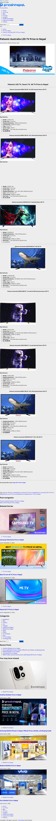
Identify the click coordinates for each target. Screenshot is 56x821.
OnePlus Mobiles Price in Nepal (11, 648)
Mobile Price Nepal (8, 18)
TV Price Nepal (7, 35)
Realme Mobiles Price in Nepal (11, 651)
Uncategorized (7, 638)
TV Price (5, 15)
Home (4, 10)
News (4, 630)
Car (4, 624)
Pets (4, 635)
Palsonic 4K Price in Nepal (10, 492)
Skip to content (4, 1)
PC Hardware (6, 634)
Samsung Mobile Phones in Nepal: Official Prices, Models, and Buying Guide (24, 650)
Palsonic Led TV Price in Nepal (11, 494)
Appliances (6, 619)
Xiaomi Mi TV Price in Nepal (9, 609)
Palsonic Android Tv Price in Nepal (26, 492)
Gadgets (5, 17)
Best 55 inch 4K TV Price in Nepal (11, 574)
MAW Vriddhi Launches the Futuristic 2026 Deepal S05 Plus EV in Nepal (22, 655)
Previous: (12, 501)
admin (2, 43)
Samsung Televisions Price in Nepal (12, 540)
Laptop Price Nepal (8, 20)
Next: (9, 502)
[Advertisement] (26, 78)
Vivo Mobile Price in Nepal (10, 653)
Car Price (5, 12)
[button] (4, 8)
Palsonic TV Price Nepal (34, 494)
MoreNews (21, 820)
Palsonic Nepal (24, 494)
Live (1, 26)
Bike (4, 14)
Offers (4, 632)
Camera (5, 22)
